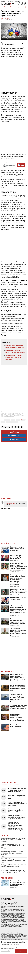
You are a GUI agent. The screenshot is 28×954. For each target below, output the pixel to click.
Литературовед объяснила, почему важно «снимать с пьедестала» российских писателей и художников (17, 579)
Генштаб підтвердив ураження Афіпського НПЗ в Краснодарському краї (12, 845)
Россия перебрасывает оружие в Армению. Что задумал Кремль (18, 621)
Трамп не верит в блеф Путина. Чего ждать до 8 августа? (13, 357)
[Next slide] (26, 7)
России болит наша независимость (17, 725)
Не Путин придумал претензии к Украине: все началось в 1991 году (18, 687)
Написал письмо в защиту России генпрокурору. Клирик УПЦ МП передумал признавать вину (18, 567)
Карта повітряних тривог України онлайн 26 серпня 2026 (17, 797)
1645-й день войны (7, 7)
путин (13, 419)
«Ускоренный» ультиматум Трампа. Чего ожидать (17, 556)
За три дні (11, 784)
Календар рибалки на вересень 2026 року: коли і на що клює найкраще (17, 817)
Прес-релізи (7, 878)
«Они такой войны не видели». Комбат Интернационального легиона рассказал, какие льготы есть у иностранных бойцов (18, 610)
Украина (23, 419)
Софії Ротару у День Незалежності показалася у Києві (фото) (17, 803)
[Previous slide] (24, 7)
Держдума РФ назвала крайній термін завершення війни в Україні (13, 865)
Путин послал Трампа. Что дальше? (18, 598)
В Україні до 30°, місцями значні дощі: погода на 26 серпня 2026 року (13, 838)
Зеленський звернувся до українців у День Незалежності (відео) (13, 871)
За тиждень (4, 784)
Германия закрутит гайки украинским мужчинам (17, 548)
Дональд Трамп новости (12, 422)
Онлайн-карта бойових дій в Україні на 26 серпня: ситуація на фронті (17, 790)
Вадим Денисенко (5, 18)
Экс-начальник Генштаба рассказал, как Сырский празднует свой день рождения (18, 632)
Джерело (3, 411)
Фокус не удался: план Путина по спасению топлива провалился (18, 706)
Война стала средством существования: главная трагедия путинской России (17, 717)
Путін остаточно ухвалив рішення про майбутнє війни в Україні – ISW (16, 810)
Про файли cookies (5, 950)
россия (17, 419)
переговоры (7, 419)
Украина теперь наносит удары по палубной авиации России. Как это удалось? (17, 698)
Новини (4, 835)
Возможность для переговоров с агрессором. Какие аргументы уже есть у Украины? (18, 678)
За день (18, 784)
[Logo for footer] (7, 899)
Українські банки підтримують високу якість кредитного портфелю (18, 883)
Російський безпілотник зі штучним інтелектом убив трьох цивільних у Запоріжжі (12, 853)
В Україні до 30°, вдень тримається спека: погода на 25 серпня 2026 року (13, 859)
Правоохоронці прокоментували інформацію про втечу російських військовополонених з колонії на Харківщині (15, 826)
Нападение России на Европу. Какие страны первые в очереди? (18, 591)
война (3, 422)
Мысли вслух (7, 671)
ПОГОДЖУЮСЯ (21, 951)
